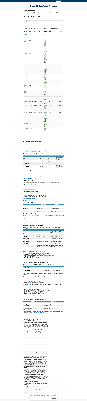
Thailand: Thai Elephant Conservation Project (25, 92)
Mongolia (40, 28)
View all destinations (55, 28)
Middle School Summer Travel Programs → (29, 178)
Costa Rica (26, 28)
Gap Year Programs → (26, 200)
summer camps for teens (37, 311)
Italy (34, 28)
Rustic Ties (49, 295)
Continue (54, 398)
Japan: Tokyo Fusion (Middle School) (26, 123)
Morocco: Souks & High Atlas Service (26, 102)
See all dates (45, 51)
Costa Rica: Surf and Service (26, 53)
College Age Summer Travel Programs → (29, 198)
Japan (37, 28)
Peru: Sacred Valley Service (25, 81)
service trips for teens (28, 284)
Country (45, 21)
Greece (32, 28)
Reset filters (61, 24)
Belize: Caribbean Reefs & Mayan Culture (26, 98)
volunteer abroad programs (50, 273)
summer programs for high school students (49, 311)
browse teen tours (31, 151)
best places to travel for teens (38, 312)
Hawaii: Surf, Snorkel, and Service (25, 34)
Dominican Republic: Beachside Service (25, 86)
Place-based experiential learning (37, 145)
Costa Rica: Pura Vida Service (26, 65)
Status (34, 21)
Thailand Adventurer (25, 105)
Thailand (51, 28)
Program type (25, 21)
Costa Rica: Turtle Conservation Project (25, 41)
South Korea (44, 28)
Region (54, 21)
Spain (47, 28)
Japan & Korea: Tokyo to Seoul (26, 128)
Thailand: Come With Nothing (26, 112)
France (29, 28)
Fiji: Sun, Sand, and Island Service (26, 75)
